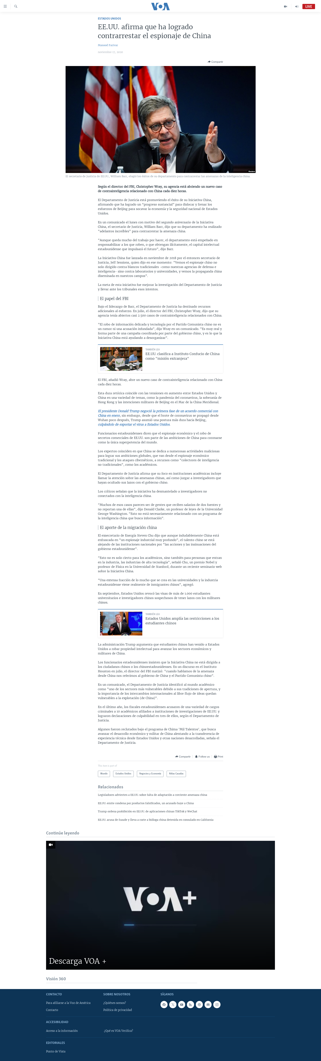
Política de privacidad (117, 1010)
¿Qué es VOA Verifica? (118, 1030)
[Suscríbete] (208, 1004)
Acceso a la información (62, 1030)
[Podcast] (199, 1004)
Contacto (52, 1010)
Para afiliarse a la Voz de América (68, 1003)
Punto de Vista (55, 1051)
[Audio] (296, 6)
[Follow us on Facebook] (164, 1004)
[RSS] (190, 1004)
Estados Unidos (109, 18)
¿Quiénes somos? (114, 1003)
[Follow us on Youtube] (181, 1004)
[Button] (215, 62)
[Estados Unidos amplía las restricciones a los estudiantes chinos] (121, 623)
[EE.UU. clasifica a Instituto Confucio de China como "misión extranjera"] (121, 359)
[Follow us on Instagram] (216, 1004)
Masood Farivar (108, 45)
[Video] (285, 6)
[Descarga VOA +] (160, 905)
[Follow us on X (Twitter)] (172, 1004)
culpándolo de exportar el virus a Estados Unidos (134, 424)
